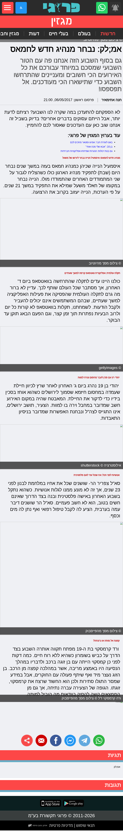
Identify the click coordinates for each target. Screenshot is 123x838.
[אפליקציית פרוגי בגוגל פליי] (72, 803)
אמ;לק (117, 766)
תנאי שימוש (85, 825)
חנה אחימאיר (112, 100)
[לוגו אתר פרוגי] (61, 8)
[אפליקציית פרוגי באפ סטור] (50, 803)
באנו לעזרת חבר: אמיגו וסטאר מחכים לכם (91, 142)
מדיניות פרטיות (61, 825)
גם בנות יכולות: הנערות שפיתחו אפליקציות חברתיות (86, 151)
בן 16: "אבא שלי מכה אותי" (99, 146)
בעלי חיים (58, 34)
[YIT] (37, 825)
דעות (34, 34)
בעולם (84, 34)
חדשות (107, 34)
